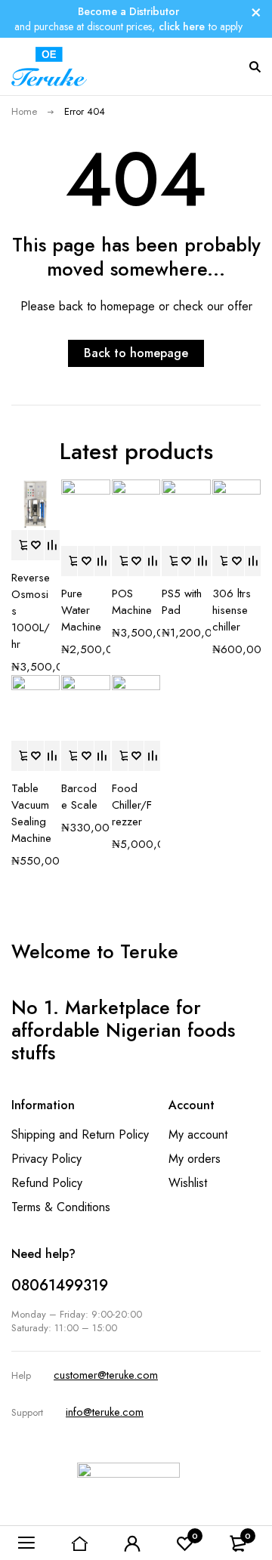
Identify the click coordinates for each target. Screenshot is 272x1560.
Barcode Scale (79, 796)
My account (197, 1134)
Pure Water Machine (81, 610)
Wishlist (187, 1183)
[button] (19, 545)
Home (24, 111)
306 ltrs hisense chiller (231, 610)
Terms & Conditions (60, 1207)
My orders (194, 1158)
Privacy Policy (46, 1158)
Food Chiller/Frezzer (132, 805)
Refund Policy (46, 1183)
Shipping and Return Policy (80, 1134)
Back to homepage (136, 353)
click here (182, 26)
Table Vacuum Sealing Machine (31, 813)
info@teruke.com (105, 1412)
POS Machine (132, 601)
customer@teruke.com (106, 1375)
